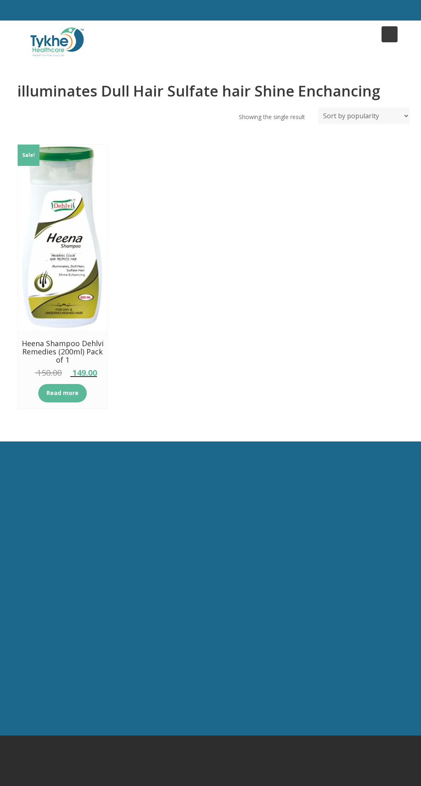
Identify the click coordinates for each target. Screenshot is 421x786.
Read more (62, 393)
